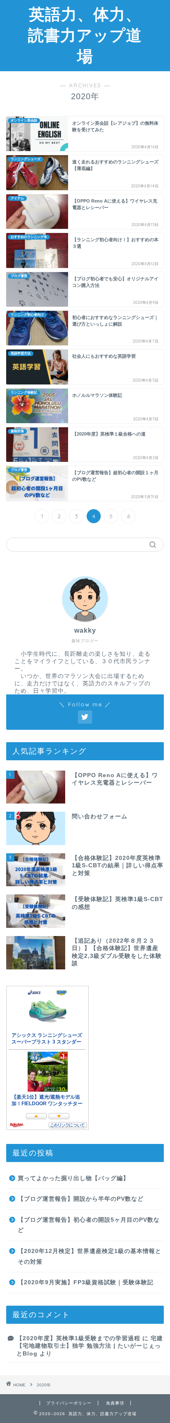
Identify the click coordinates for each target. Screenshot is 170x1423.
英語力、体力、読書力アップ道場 (85, 35)
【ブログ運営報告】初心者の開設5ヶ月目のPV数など (89, 1225)
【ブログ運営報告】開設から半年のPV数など (81, 1199)
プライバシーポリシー (69, 1403)
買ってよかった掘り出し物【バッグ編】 (73, 1178)
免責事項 (115, 1403)
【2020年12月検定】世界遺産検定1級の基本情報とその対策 (89, 1256)
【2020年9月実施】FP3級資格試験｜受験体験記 (85, 1282)
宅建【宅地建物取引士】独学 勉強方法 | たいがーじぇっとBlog (90, 1346)
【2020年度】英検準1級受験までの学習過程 (78, 1338)
